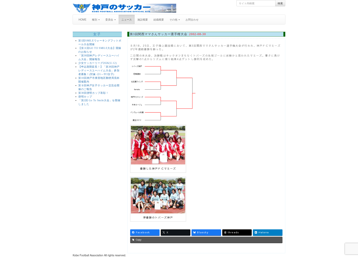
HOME (82, 19)
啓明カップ (85, 96)
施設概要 (142, 19)
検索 (280, 3)
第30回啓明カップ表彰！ (93, 93)
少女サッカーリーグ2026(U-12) (97, 63)
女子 (97, 34)
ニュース (126, 19)
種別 (95, 19)
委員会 (109, 19)
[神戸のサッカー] (124, 8)
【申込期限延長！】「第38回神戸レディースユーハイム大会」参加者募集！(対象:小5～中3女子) (99, 70)
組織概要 (158, 19)
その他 (173, 19)
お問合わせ (192, 19)
